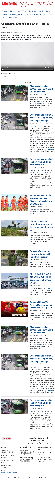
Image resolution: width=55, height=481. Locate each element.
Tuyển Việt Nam (34, 210)
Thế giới (50, 14)
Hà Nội (32, 170)
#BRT (5, 77)
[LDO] (14, 93)
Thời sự (47, 11)
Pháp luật (40, 11)
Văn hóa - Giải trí (23, 14)
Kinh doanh (32, 11)
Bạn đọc (4, 14)
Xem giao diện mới (12, 17)
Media (18, 11)
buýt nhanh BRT (47, 172)
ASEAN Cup (42, 315)
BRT (31, 37)
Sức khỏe (42, 14)
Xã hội (12, 11)
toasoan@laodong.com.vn (9, 472)
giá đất (32, 239)
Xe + (3, 17)
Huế (31, 262)
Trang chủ (5, 11)
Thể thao (24, 11)
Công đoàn (13, 14)
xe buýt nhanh (49, 149)
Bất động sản (34, 14)
